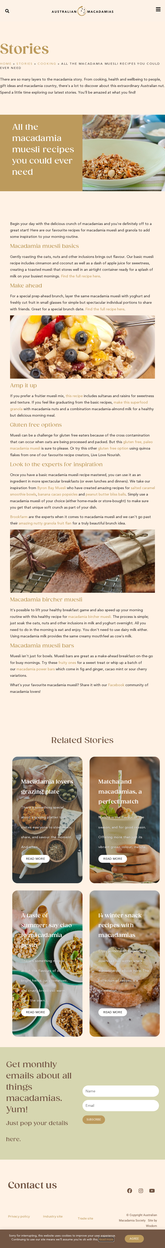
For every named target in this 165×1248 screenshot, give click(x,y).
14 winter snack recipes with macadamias (120, 926)
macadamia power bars (35, 669)
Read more (106, 1239)
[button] (7, 11)
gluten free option (113, 448)
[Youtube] (152, 1191)
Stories (24, 63)
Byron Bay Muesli (51, 488)
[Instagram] (141, 1191)
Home (6, 63)
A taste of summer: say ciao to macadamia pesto (46, 931)
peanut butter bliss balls (106, 494)
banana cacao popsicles (57, 494)
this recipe (74, 396)
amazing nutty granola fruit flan (45, 523)
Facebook (116, 685)
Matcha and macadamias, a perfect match (120, 792)
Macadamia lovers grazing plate (47, 787)
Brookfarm (19, 517)
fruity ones (67, 662)
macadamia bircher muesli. (90, 616)
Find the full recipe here (80, 276)
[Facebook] (130, 1191)
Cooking (47, 63)
